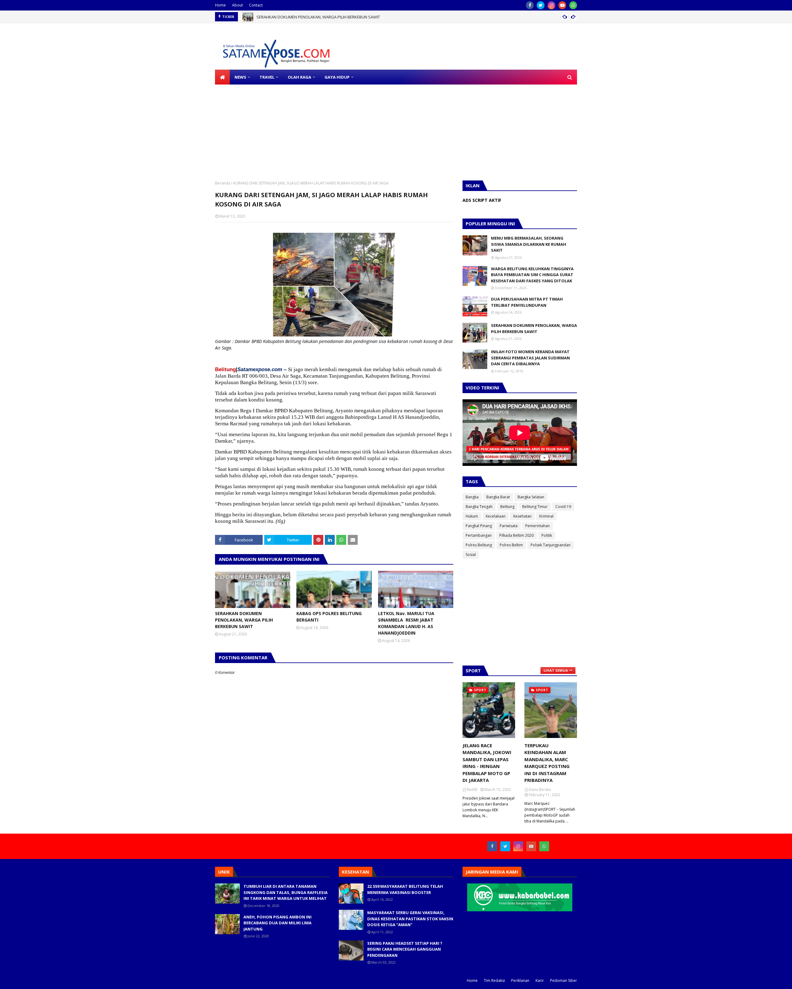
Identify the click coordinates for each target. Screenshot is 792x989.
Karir (540, 980)
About (237, 5)
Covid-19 (563, 506)
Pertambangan (479, 535)
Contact (256, 5)
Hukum (472, 516)
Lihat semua (556, 670)
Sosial (471, 554)
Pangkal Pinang (479, 525)
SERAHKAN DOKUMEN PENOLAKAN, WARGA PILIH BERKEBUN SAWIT (318, 17)
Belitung (507, 506)
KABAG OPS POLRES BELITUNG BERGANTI (329, 616)
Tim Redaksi (494, 980)
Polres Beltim (511, 545)
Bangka (472, 497)
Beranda (222, 183)
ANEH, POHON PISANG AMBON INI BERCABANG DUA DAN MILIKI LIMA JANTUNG (277, 923)
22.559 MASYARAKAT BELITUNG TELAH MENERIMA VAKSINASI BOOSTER (405, 889)
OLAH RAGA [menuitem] (299, 77)
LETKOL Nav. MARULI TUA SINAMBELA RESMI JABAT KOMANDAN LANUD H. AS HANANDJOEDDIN (406, 623)
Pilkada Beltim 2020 (516, 535)
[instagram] (551, 5)
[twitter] (540, 5)
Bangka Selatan (531, 497)
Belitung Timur (535, 506)
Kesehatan (522, 516)
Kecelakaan (496, 516)
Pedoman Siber (563, 980)
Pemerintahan (537, 525)
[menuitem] (222, 77)
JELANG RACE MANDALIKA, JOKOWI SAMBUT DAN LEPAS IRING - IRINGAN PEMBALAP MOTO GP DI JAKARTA (487, 762)
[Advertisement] (185, 128)
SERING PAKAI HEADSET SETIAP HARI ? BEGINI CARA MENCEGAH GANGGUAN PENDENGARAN (404, 949)
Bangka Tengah (479, 506)
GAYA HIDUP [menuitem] (337, 77)
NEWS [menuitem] (240, 77)
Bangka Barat (498, 497)
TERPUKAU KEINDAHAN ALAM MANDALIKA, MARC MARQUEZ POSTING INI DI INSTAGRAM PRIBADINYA (547, 762)
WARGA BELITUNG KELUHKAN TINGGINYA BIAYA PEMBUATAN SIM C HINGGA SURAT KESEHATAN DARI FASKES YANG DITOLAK (532, 275)
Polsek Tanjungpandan (550, 545)
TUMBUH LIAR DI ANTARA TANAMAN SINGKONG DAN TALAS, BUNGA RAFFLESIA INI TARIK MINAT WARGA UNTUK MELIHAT (285, 892)
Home (220, 5)
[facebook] (530, 5)
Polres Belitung (479, 545)
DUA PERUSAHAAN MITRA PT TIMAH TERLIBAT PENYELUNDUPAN (527, 302)
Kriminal (546, 516)
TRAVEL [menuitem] (267, 77)
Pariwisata (509, 525)
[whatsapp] (573, 5)
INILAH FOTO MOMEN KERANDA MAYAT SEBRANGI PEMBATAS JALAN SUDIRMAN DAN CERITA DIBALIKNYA (530, 358)
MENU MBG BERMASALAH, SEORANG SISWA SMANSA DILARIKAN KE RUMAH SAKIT (528, 244)
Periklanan (520, 980)
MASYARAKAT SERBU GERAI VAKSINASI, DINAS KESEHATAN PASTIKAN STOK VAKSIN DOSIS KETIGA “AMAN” (410, 918)
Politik (546, 535)
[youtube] (562, 5)
